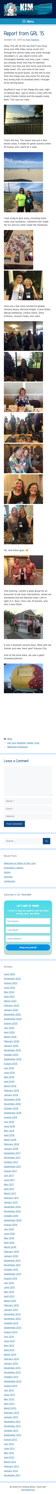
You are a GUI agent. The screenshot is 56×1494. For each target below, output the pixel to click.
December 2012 (12, 1421)
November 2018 (12, 1104)
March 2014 (10, 1354)
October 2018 (11, 1108)
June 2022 (9, 987)
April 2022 (9, 996)
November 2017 (12, 1157)
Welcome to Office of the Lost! (20, 863)
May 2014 (9, 1345)
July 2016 (9, 1229)
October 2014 (11, 1323)
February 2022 (11, 1005)
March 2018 (10, 1139)
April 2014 (9, 1350)
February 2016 (11, 1251)
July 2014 (9, 1336)
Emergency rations (13, 867)
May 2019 (9, 1077)
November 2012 (12, 1426)
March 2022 (10, 1001)
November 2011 (12, 1475)
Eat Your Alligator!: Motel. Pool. (23, 743)
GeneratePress (28, 1489)
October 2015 (11, 1269)
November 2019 (12, 1050)
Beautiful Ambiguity (17, 747)
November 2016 (12, 1211)
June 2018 (9, 1126)
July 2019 (9, 1068)
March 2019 (10, 1086)
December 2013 (12, 1368)
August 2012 (10, 1439)
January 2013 (11, 1417)
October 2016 (11, 1215)
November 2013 (12, 1372)
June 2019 (9, 1072)
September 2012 (12, 1435)
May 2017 (9, 1184)
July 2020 (9, 1028)
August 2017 (10, 1171)
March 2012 (10, 1462)
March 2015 (10, 1300)
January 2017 (11, 1202)
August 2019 (10, 1063)
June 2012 (9, 1448)
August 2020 (10, 1023)
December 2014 (12, 1314)
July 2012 (9, 1444)
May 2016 (9, 1238)
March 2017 (10, 1193)
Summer (8, 876)
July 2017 (9, 1175)
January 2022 (11, 1010)
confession (9, 881)
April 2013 (9, 1403)
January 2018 (11, 1148)
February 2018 (11, 1144)
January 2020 (11, 1045)
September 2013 (12, 1381)
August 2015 (10, 1278)
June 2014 (9, 1341)
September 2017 (12, 1166)
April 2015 (9, 1296)
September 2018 (12, 1113)
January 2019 (11, 1095)
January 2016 (11, 1256)
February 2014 (11, 1359)
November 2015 (12, 1265)
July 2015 (9, 1283)
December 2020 (12, 1014)
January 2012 (11, 1471)
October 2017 (11, 1162)
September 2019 (12, 1059)
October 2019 (11, 1054)
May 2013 (9, 1399)
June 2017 (9, 1180)
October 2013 (11, 1377)
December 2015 (12, 1260)
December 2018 (12, 1099)
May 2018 (9, 1130)
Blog (9, 739)
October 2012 (11, 1430)
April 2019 (9, 1081)
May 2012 (9, 1453)
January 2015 (11, 1309)
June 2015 (9, 1287)
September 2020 (13, 1019)
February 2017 (11, 1198)
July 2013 (9, 1390)
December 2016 (12, 1207)
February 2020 (11, 1041)
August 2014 (10, 1332)
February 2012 (11, 1466)
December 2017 (12, 1153)
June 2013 (9, 1394)
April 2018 (9, 1135)
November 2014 (12, 1318)
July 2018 (9, 1121)
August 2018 (10, 1117)
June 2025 (9, 974)
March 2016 (10, 1247)
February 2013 (11, 1412)
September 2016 (12, 1220)
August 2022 (10, 983)
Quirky (7, 872)
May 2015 (9, 1292)
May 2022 (9, 992)
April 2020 (9, 1032)
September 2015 (12, 1274)
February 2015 (11, 1305)
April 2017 (9, 1189)
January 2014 (11, 1363)
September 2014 (12, 1327)
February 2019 (11, 1090)
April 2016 (9, 1242)
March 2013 (10, 1408)
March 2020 (10, 1036)
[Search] (46, 841)
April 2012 (9, 1457)
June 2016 (9, 1233)
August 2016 (10, 1224)
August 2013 (10, 1386)
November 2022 (12, 978)
